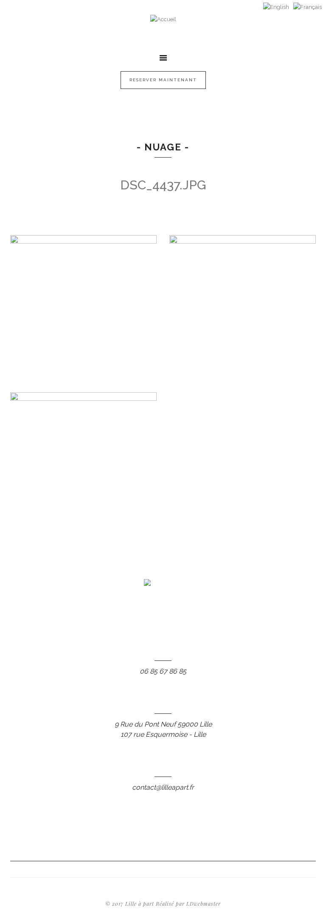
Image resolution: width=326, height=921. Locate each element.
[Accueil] (163, 29)
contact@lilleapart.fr (163, 787)
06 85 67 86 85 (163, 671)
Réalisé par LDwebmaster (188, 903)
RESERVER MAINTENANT (163, 80)
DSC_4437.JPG (163, 185)
